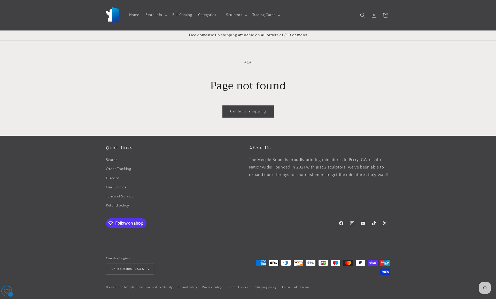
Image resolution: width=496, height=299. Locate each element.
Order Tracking (118, 169)
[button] (155, 15)
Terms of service (238, 287)
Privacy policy (212, 287)
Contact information (295, 287)
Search (112, 160)
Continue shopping (248, 111)
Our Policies (116, 187)
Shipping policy (266, 287)
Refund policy (117, 205)
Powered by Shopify (159, 287)
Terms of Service (120, 196)
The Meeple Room (131, 287)
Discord (112, 178)
